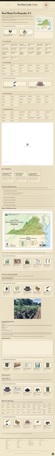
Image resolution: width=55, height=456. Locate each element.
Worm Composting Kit (6, 368)
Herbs (21, 9)
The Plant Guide (27, 4)
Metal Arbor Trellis (46, 264)
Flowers (24, 9)
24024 (41, 325)
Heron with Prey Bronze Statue (7, 87)
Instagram (26, 433)
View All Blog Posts (5, 184)
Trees (32, 9)
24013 (15, 325)
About (41, 9)
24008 (33, 325)
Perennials (28, 9)
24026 (45, 325)
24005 (27, 325)
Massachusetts (45, 405)
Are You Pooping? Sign (47, 368)
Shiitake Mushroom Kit (16, 368)
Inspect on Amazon (6, 267)
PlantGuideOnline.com (21, 164)
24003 (23, 325)
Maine (4, 407)
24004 (25, 325)
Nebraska (45, 407)
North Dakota (40, 408)
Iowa (9, 405)
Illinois (20, 405)
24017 (10, 325)
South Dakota (4, 413)
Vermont (30, 412)
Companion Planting (31, 442)
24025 (43, 325)
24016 (8, 325)
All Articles (29, 441)
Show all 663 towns (5, 376)
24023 (39, 325)
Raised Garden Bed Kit (16, 425)
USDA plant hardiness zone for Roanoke (7, 334)
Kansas (30, 405)
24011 (12, 325)
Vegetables (14, 9)
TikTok (31, 433)
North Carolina (35, 408)
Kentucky (35, 405)
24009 (35, 325)
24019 (2, 325)
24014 (4, 325)
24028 (49, 325)
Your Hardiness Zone (31, 443)
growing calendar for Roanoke (9, 276)
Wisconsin (40, 412)
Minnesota (14, 407)
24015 (6, 325)
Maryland (51, 405)
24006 (29, 325)
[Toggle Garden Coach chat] (53, 454)
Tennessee (9, 412)
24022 (17, 325)
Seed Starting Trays (36, 368)
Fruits (18, 9)
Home (10, 9)
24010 (37, 325)
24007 (31, 325)
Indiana (25, 405)
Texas (14, 412)
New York (18, 442)
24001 (19, 325)
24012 (14, 325)
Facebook (23, 433)
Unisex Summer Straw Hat (7, 392)
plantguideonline (27, 164)
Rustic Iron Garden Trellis (27, 368)
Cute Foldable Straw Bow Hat (32, 87)
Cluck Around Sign (16, 392)
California (18, 441)
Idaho (14, 405)
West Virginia (45, 413)
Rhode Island (45, 410)
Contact (44, 9)
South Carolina (51, 410)
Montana (30, 407)
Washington (35, 412)
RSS (39, 443)
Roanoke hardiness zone (13, 252)
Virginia (25, 412)
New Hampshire (51, 408)
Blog (38, 9)
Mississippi (25, 407)
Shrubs (35, 9)
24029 (51, 325)
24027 (47, 325)
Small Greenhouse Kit (6, 264)
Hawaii (4, 405)
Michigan (9, 407)
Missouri (20, 407)
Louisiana (40, 405)
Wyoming (51, 412)
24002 (21, 325)
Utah (20, 412)
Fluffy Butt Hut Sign (16, 264)
